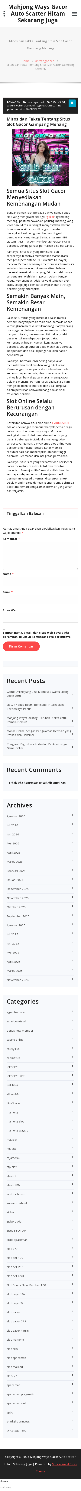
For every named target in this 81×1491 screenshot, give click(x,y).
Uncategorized (45, 61)
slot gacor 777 (16, 1321)
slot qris (12, 1349)
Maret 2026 (15, 861)
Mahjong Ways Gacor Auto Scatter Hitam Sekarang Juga (38, 13)
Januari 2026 (15, 880)
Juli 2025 (12, 934)
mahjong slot (15, 1121)
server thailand (17, 1203)
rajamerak (13, 1158)
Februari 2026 (16, 871)
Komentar (11, 538)
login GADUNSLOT (46, 105)
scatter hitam (16, 1194)
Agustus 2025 (16, 925)
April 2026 (13, 852)
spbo (10, 1412)
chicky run (13, 1049)
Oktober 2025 (16, 907)
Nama (8, 574)
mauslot (12, 1139)
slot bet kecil (15, 1276)
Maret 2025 (15, 970)
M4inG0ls (14, 102)
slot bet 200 (15, 1267)
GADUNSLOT (58, 102)
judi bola (12, 1085)
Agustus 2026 (16, 816)
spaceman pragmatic (20, 1394)
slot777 (12, 1376)
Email (8, 592)
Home (25, 61)
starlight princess (18, 1421)
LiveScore (13, 1103)
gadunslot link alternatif (21, 105)
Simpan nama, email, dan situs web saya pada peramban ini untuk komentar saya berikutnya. (37, 634)
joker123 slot (16, 1076)
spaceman (13, 1385)
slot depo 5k (15, 1303)
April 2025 (13, 961)
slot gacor (13, 1312)
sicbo (10, 1212)
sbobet (11, 1176)
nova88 (12, 1148)
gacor (50, 217)
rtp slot (12, 1167)
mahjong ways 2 (17, 1130)
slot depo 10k (16, 1294)
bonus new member (20, 1030)
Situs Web (10, 610)
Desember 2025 (18, 889)
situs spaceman (17, 1239)
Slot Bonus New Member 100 (26, 1285)
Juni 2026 (13, 834)
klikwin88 (13, 1094)
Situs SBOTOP (16, 1230)
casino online (15, 1039)
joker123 (13, 1067)
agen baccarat (16, 1012)
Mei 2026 (13, 843)
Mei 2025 (13, 952)
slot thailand (15, 1367)
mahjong (12, 1112)
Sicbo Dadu (14, 1221)
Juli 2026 (12, 825)
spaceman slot (16, 1403)
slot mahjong (15, 1339)
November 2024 (18, 980)
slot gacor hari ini (18, 1330)
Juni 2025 (13, 943)
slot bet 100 (15, 1258)
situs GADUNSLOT (30, 109)
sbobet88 (13, 1185)
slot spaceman (16, 1358)
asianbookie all (16, 1021)
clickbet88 (13, 1058)
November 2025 (18, 898)
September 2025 (18, 916)
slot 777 (12, 1249)
